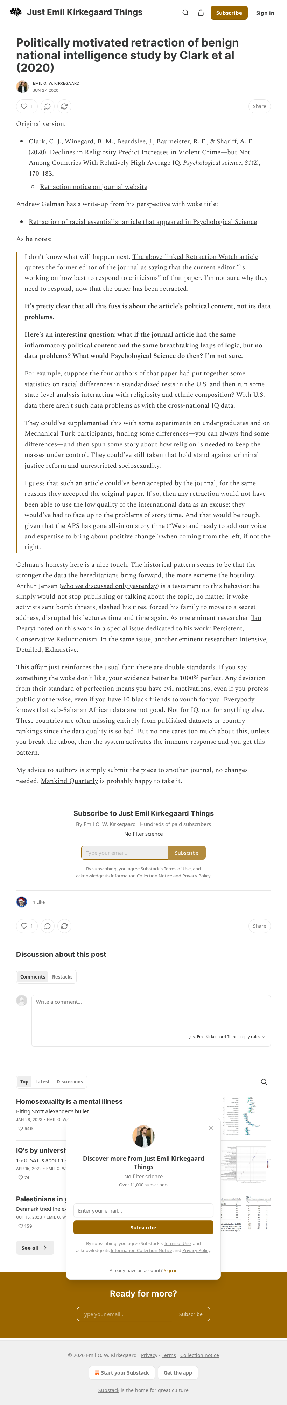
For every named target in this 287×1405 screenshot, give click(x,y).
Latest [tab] (42, 1082)
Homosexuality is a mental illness (69, 1101)
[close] (210, 1128)
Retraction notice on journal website (93, 187)
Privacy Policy (196, 1250)
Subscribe (229, 12)
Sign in (265, 12)
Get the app (178, 1372)
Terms (169, 1355)
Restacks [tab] (62, 977)
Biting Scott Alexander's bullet (52, 1111)
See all (30, 1247)
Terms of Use (177, 1243)
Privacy (149, 1355)
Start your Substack (125, 1372)
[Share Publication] (201, 13)
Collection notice (199, 1355)
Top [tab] (24, 1082)
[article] (143, 1115)
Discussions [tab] (70, 1082)
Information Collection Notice (141, 1250)
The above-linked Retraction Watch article (195, 257)
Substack (108, 1390)
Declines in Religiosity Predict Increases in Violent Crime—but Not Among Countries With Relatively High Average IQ (139, 157)
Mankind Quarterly (69, 781)
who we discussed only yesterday (109, 586)
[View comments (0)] (48, 106)
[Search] (185, 13)
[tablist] (46, 977)
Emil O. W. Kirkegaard (56, 83)
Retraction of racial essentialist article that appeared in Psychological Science (143, 222)
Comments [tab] (32, 977)
